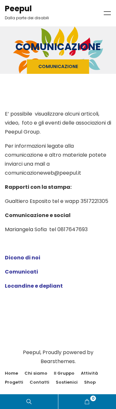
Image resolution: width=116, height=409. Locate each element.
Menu (107, 13)
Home (11, 373)
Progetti (14, 382)
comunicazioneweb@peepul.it (43, 173)
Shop (90, 382)
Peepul (18, 8)
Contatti (39, 382)
